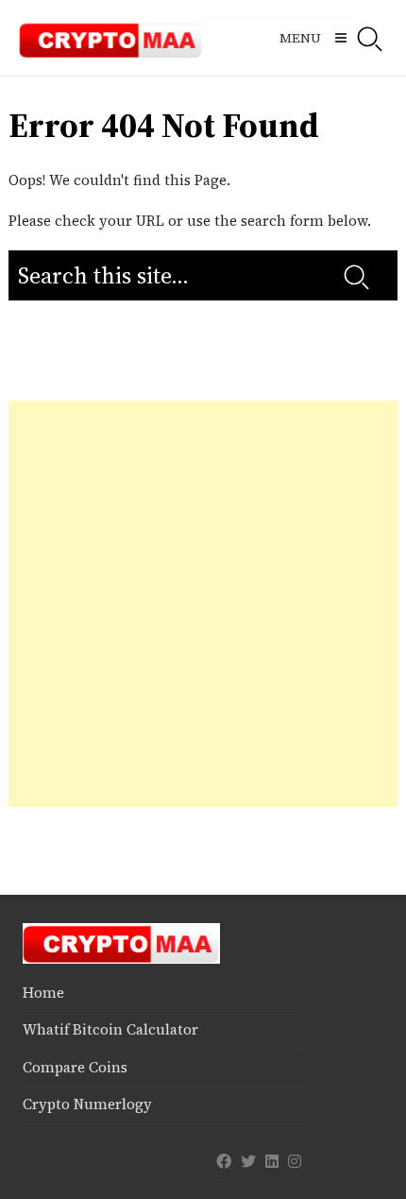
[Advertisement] (203, 604)
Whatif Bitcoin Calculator (110, 1029)
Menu (300, 37)
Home (43, 992)
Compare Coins (75, 1067)
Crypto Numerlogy (87, 1104)
